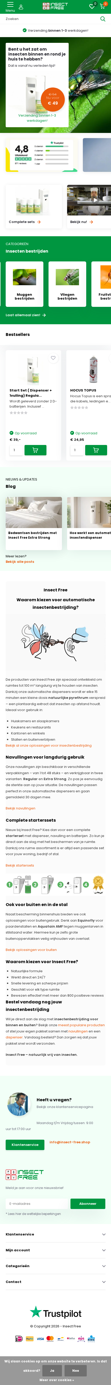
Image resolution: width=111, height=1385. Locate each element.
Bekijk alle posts (20, 561)
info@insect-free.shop (70, 1142)
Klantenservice (25, 1144)
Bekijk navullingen (20, 808)
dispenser (14, 1037)
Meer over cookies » (56, 1380)
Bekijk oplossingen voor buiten (31, 949)
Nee (75, 1370)
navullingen (78, 1031)
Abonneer (88, 1203)
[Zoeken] (103, 19)
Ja (52, 1370)
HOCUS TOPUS (83, 390)
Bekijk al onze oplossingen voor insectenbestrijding (49, 745)
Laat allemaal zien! (23, 315)
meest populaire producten (81, 1025)
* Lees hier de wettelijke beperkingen (33, 1214)
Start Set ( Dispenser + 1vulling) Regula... (31, 393)
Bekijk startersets (20, 865)
